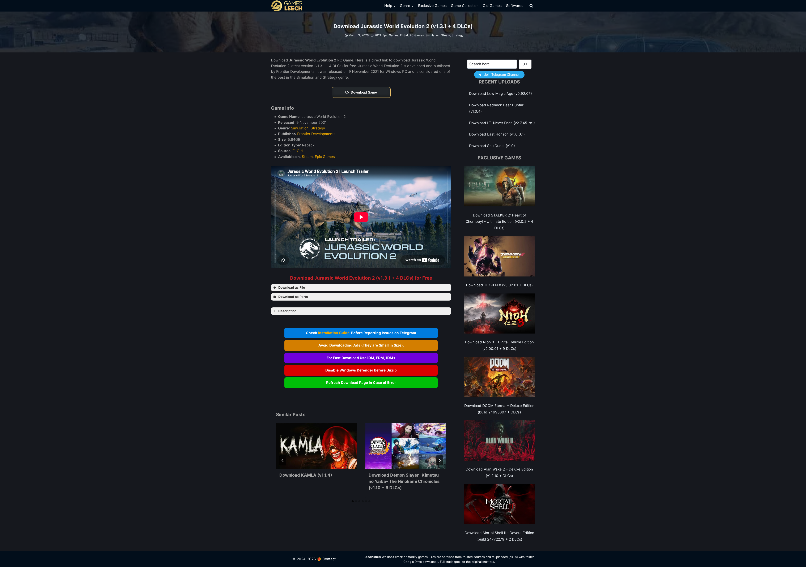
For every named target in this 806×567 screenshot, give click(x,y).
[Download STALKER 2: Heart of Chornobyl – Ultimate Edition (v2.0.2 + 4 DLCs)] (499, 186)
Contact (329, 559)
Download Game (364, 92)
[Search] (525, 64)
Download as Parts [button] (293, 297)
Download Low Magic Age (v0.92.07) (500, 93)
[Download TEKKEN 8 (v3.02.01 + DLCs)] (499, 256)
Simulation (432, 35)
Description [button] (287, 311)
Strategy (457, 35)
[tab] (353, 501)
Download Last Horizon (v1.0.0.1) (497, 134)
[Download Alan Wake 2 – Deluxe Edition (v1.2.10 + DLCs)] (499, 440)
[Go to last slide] (282, 460)
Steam (445, 35)
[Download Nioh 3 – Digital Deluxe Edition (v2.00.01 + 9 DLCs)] (499, 313)
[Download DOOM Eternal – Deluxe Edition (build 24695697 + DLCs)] (499, 377)
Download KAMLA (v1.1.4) (305, 475)
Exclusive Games (432, 6)
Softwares (514, 6)
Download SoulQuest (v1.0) (492, 146)
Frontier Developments (316, 134)
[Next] (439, 460)
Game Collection (465, 6)
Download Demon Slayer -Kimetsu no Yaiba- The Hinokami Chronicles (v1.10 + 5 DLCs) (404, 481)
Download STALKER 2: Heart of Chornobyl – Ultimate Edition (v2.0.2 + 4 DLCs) (499, 221)
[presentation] (316, 446)
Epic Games (390, 35)
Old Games (492, 6)
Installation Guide (333, 333)
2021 (377, 35)
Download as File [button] (291, 287)
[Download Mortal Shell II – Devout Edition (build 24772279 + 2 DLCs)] (499, 504)
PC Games (417, 35)
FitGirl (404, 35)
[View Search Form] (531, 6)
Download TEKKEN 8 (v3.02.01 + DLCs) (499, 285)
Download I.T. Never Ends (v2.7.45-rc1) (502, 123)
